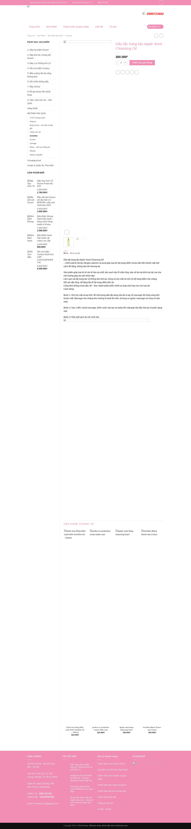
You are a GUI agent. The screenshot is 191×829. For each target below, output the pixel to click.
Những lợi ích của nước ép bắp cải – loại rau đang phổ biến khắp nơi (81, 778)
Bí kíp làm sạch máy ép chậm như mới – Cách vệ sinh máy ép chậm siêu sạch (81, 801)
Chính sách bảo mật (106, 797)
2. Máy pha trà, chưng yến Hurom (39, 56)
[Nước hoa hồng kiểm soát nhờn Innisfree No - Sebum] (75, 626)
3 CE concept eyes (37, 118)
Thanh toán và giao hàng (76, 27)
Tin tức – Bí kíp (104, 809)
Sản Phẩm (51, 27)
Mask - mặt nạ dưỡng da (40, 147)
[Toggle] (55, 101)
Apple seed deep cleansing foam (126, 728)
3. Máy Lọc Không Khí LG (39, 63)
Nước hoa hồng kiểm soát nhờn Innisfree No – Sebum (75, 729)
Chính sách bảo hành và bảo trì (111, 785)
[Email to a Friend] (127, 72)
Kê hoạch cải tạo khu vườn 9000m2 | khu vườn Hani (81, 789)
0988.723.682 (45, 793)
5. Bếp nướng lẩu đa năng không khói (39, 75)
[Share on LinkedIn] (136, 72)
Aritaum (33, 121)
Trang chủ (31, 36)
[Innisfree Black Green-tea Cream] (152, 626)
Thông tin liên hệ (105, 803)
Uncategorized (34, 160)
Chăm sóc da (35, 132)
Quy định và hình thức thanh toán (112, 770)
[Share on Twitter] (122, 72)
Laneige (33, 143)
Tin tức (113, 27)
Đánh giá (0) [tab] (75, 253)
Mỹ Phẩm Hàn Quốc (55, 36)
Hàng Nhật (32, 108)
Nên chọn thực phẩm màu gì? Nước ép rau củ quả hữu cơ (81, 767)
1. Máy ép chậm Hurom (38, 50)
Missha (33, 151)
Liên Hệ (99, 27)
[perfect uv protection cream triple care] (101, 626)
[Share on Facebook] (118, 72)
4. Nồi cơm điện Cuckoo (38, 68)
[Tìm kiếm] (161, 3)
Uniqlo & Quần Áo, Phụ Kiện (40, 165)
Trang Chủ (34, 27)
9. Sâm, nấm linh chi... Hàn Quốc (39, 102)
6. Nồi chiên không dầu (38, 81)
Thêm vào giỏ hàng (142, 62)
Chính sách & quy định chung (111, 764)
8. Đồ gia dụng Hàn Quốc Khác (39, 93)
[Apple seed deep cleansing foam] (126, 626)
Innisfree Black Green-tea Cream (152, 728)
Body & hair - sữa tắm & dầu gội (41, 126)
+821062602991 (46, 797)
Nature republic (36, 155)
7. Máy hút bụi (33, 87)
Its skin (32, 139)
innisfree (69, 36)
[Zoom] (66, 232)
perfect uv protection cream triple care (100, 728)
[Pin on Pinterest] (132, 72)
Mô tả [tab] (66, 253)
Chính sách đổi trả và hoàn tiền (111, 791)
